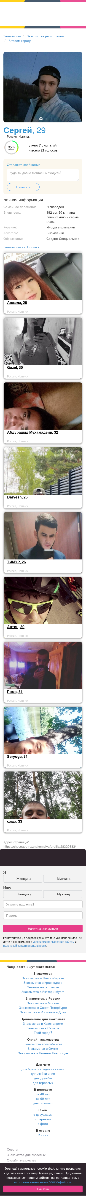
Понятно (43, 1189)
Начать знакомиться (43, 928)
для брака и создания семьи (43, 1069)
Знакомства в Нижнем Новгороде (43, 1053)
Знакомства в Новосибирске (43, 978)
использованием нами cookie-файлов (42, 1182)
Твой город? (43, 1032)
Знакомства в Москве (43, 1003)
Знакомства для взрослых (26, 1154)
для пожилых (43, 1103)
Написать (23, 187)
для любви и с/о (43, 1073)
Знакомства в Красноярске (43, 1023)
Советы (12, 1149)
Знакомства (12, 36)
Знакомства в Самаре (43, 1028)
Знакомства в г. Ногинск (21, 247)
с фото (43, 1123)
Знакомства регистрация (45, 36)
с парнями (43, 1119)
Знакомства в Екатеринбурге (43, 991)
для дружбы (43, 1078)
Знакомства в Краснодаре (43, 982)
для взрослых (43, 1082)
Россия (43, 1135)
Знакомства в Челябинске (43, 1044)
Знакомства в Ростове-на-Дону (43, 1012)
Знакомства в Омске (43, 1048)
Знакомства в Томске (43, 987)
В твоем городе (20, 40)
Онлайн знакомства (21, 1160)
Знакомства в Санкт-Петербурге (43, 1007)
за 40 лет (43, 1094)
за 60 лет (43, 1098)
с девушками (43, 1114)
